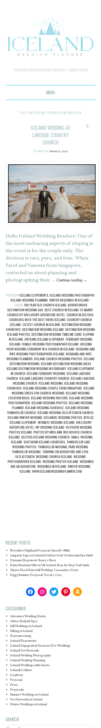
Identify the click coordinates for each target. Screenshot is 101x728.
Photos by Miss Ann (47, 439)
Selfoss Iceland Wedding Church (45, 444)
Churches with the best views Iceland (37, 327)
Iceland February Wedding (46, 380)
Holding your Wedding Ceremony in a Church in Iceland (49, 354)
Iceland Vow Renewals (29, 672)
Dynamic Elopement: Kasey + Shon (39, 572)
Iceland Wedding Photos (49, 410)
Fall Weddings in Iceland (31, 648)
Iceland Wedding (51, 390)
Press (14, 707)
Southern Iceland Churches (44, 449)
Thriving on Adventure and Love (65, 459)
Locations (18, 697)
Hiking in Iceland (25, 653)
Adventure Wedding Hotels (33, 638)
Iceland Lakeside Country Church (44, 385)
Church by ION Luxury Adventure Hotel (36, 322)
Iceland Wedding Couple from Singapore (52, 395)
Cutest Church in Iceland (41, 332)
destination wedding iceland (43, 336)
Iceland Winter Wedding (25, 424)
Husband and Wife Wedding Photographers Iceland (52, 359)
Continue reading (75, 287)
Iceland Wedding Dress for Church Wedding (53, 398)
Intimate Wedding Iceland (56, 429)
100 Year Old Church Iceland (45, 312)
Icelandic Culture (25, 692)
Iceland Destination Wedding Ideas (66, 371)
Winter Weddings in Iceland (69, 307)
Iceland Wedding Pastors (49, 405)
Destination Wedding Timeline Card (56, 341)
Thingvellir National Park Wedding (63, 454)
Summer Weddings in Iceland (35, 716)
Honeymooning (23, 658)
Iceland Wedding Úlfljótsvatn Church (65, 420)
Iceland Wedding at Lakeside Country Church (50, 138)
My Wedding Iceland (50, 434)
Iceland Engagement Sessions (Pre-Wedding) (48, 668)
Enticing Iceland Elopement (44, 346)
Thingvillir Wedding (26, 459)
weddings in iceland (51, 473)
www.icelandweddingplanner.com (57, 478)
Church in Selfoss (79, 322)
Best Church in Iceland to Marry (69, 317)
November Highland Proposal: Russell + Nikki (49, 558)
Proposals (18, 712)
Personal (17, 702)
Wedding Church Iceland (54, 464)
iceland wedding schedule (44, 415)
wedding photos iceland (60, 468)
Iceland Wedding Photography (72, 302)
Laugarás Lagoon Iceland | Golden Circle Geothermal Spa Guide (44, 565)
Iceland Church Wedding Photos (58, 366)
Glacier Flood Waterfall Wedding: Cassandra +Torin (48, 590)
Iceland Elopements (34, 302)
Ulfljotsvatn (24, 464)
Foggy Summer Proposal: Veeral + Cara (43, 597)
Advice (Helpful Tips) (28, 643)
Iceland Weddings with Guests (36, 687)
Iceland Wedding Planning (29, 307)
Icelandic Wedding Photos (63, 424)
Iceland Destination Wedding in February (36, 376)
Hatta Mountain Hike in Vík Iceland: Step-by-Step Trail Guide (51, 580)
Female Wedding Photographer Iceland (50, 351)
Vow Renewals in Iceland (31, 721)
